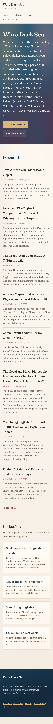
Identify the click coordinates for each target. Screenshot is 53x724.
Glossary (38, 15)
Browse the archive (15, 133)
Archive (29, 15)
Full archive (18, 703)
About (18, 19)
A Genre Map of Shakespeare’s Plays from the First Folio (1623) (25, 296)
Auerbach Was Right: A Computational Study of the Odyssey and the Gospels (21, 213)
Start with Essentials (15, 124)
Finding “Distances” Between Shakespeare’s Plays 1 (23, 471)
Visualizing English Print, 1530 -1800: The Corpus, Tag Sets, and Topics (25, 427)
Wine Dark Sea (13, 6)
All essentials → (11, 508)
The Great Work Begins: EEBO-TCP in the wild (24, 258)
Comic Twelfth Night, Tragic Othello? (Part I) (22, 335)
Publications (8, 19)
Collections (18, 15)
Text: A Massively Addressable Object (23, 172)
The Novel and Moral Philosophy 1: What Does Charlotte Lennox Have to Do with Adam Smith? (25, 376)
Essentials (7, 15)
